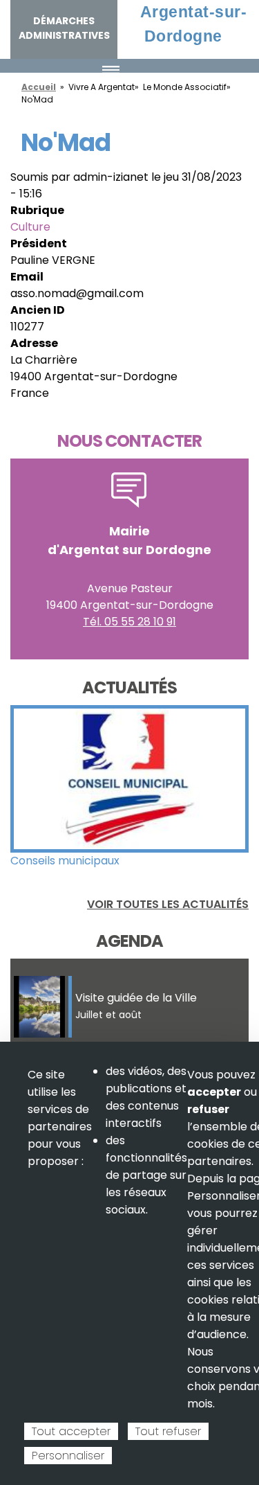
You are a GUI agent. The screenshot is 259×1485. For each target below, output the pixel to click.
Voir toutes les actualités (168, 904)
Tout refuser (168, 1431)
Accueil (38, 87)
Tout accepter (71, 1431)
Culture (30, 227)
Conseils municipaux (64, 861)
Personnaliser (68, 1456)
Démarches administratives (64, 28)
